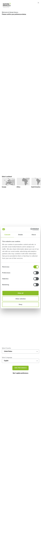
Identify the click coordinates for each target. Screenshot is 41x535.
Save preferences (20, 368)
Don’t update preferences (20, 373)
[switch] (36, 272)
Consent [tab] (7, 234)
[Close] (38, 2)
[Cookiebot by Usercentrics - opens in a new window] (30, 229)
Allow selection (20, 299)
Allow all (20, 293)
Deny (20, 304)
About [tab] (34, 234)
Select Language (7, 358)
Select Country (6, 348)
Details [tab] (20, 234)
